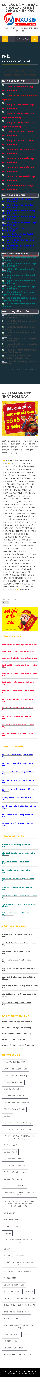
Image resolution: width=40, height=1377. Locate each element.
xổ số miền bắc (10, 1341)
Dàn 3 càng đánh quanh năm (16, 1102)
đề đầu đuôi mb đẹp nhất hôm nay (16, 1028)
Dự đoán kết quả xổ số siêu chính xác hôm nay (19, 1137)
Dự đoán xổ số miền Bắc (14, 1186)
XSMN (26, 1334)
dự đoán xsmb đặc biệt (14, 1179)
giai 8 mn (14, 496)
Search (5, 603)
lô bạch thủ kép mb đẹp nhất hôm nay (18, 1045)
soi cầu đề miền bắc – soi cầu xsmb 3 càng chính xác (20, 8)
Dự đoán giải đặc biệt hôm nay (17, 1123)
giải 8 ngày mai (25, 501)
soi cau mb (9, 1249)
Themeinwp (29, 1373)
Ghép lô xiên (9, 1213)
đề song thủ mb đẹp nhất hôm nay (16, 1033)
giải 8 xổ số (18, 522)
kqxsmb (7, 1233)
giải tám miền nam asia (17, 566)
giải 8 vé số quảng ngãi (19, 516)
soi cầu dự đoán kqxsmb (15, 1256)
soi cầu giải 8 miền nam (20, 575)
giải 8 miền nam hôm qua (19, 481)
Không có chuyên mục (13, 1226)
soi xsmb (29, 1292)
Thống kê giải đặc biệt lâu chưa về (19, 1305)
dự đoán (7, 1116)
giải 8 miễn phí (19, 493)
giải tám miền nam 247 (17, 554)
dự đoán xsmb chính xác (15, 1165)
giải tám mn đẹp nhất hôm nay (16, 394)
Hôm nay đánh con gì (13, 1219)
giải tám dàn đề (21, 540)
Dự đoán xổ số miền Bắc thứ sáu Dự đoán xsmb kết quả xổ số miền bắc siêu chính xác (20, 1203)
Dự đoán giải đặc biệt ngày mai (17, 1129)
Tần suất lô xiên (11, 1318)
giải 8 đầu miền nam (21, 466)
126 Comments (26, 589)
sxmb (6, 1298)
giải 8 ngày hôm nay (17, 499)
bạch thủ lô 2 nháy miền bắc (14, 1039)
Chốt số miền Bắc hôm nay (15, 1076)
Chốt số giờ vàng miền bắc (15, 1069)
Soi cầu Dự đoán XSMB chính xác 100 (19, 1263)
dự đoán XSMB (10, 1152)
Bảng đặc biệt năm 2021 (14, 1062)
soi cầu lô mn (13, 584)
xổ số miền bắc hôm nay (15, 1348)
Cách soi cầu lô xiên (13, 1089)
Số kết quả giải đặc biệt (24, 1298)
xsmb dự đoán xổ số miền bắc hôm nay (19, 1326)
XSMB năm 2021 (11, 1334)
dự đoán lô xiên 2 (12, 1145)
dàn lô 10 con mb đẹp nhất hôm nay (17, 1022)
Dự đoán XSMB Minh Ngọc (15, 1172)
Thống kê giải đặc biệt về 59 (16, 1312)
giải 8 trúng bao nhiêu (19, 507)
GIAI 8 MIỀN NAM (15, 472)
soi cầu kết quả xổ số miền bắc (17, 1271)
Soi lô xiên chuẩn (11, 1292)
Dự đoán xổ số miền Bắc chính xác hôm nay (20, 1193)
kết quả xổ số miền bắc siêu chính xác (20, 1241)
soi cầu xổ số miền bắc (14, 1285)
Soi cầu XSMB (10, 1278)
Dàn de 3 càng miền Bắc (14, 1109)
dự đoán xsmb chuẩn (13, 1159)
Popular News (23, 39)
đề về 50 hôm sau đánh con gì (17, 1355)
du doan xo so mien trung (15, 1096)
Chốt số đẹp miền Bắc (13, 1082)
